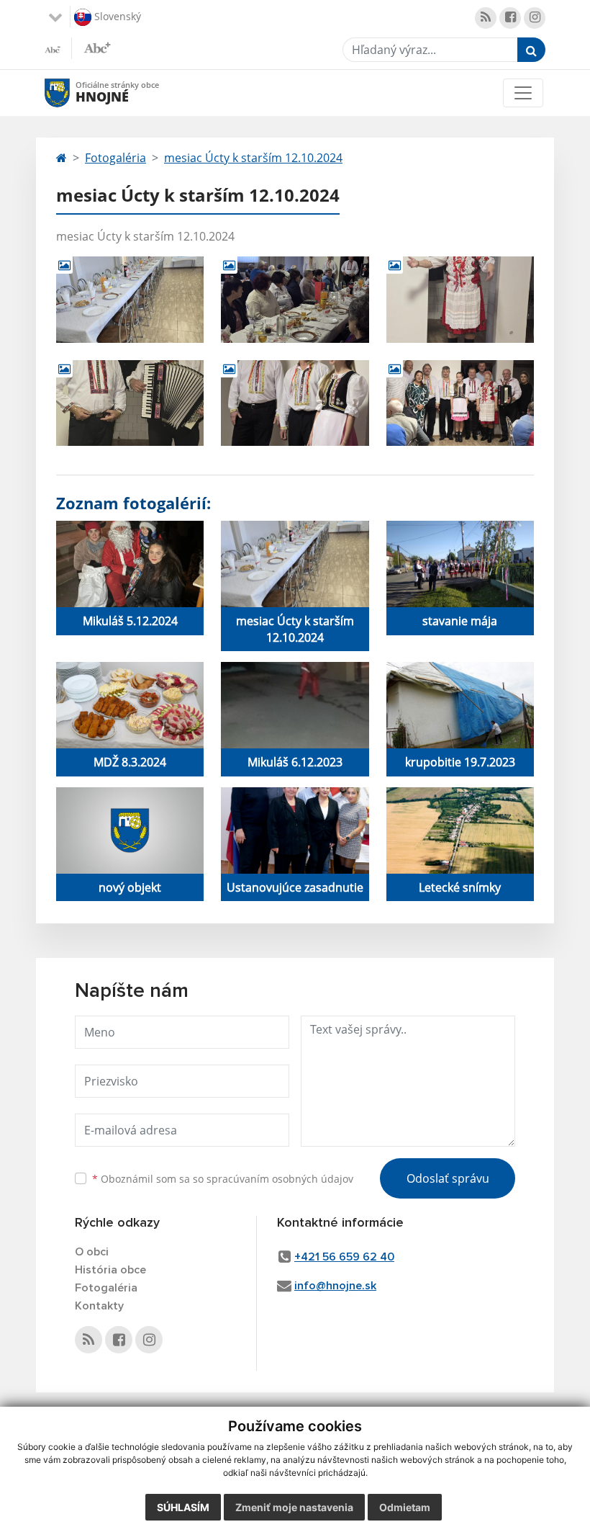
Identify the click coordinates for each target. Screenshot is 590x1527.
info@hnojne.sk (335, 1285)
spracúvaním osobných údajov (279, 1179)
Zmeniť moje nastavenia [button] (294, 1507)
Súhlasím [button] (183, 1507)
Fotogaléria (115, 158)
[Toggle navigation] (523, 93)
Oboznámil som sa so (222, 1179)
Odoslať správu (448, 1178)
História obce (110, 1270)
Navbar (71, 92)
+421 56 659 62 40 (344, 1257)
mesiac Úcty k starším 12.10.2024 (253, 158)
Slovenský (116, 15)
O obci (92, 1252)
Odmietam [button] (404, 1507)
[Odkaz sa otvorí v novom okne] (485, 18)
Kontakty (99, 1306)
